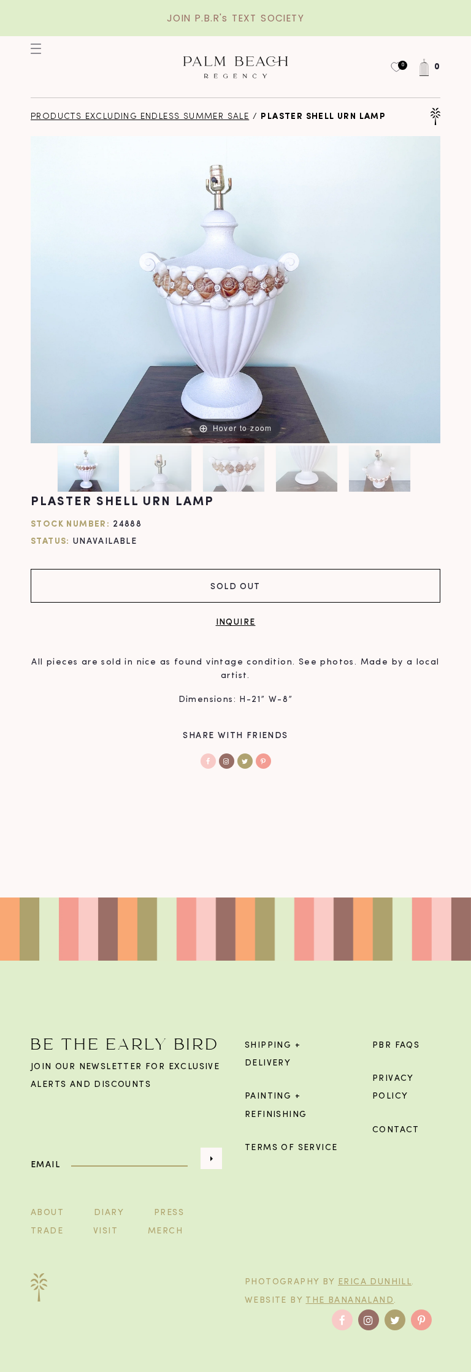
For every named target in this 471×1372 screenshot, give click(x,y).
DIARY (109, 1213)
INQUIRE (236, 621)
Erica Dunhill (375, 1282)
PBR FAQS (395, 1045)
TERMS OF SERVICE (291, 1148)
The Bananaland (349, 1300)
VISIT (105, 1231)
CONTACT (395, 1130)
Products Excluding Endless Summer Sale (140, 116)
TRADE (47, 1231)
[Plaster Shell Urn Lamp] (90, 469)
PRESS (169, 1213)
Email (45, 1164)
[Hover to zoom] (235, 289)
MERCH (165, 1231)
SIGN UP (211, 1158)
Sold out (235, 586)
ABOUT (47, 1213)
